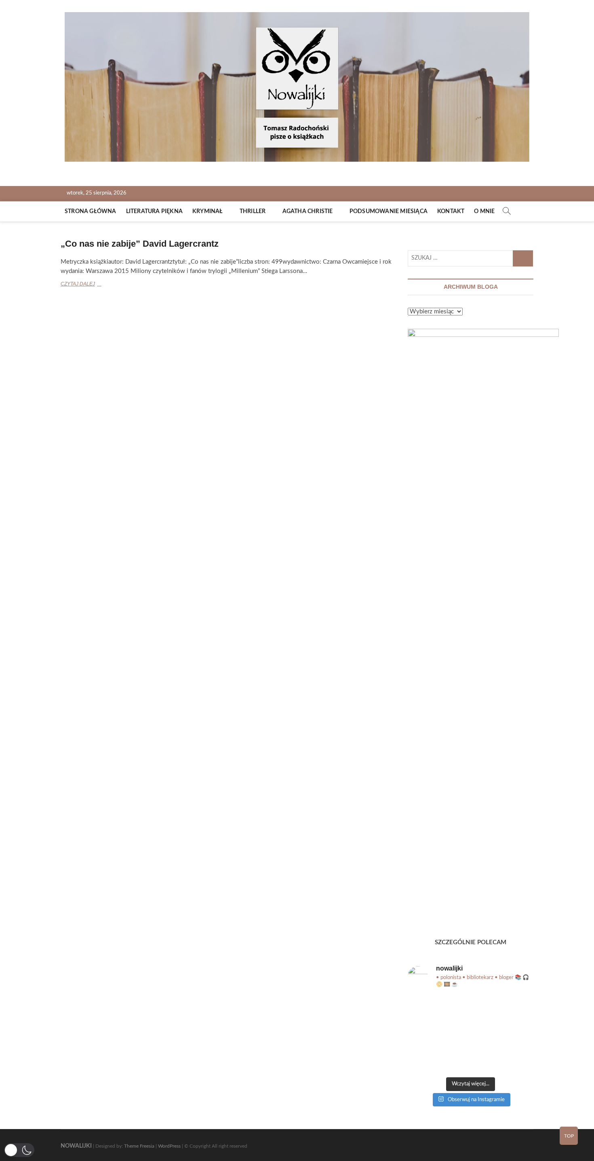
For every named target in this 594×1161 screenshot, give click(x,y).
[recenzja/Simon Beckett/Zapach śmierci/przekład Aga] (428, 1034)
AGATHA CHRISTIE (307, 211)
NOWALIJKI (76, 1146)
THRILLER (253, 211)
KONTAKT (450, 211)
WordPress (169, 1146)
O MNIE (484, 211)
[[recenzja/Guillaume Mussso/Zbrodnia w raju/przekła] (428, 1059)
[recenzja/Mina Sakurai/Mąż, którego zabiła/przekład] (471, 1034)
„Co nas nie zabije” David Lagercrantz (140, 244)
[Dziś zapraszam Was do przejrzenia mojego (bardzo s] (513, 1059)
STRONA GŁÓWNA (90, 211)
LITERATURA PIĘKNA (154, 211)
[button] (19, 1150)
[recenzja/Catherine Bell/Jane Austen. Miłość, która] (513, 1034)
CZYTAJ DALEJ (91, 285)
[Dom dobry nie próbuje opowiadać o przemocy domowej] (428, 1009)
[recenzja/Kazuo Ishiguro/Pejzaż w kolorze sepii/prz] (471, 1009)
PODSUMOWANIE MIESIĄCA (389, 211)
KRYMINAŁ (207, 211)
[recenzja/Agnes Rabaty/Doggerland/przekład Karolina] (513, 1009)
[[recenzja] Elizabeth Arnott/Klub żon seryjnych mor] (471, 1059)
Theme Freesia (139, 1146)
